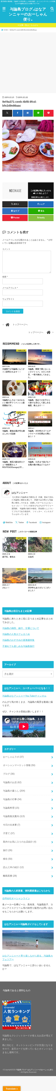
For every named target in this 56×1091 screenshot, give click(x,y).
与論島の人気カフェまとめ (16, 634)
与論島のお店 (12, 782)
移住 (7, 858)
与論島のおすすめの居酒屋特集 (18, 640)
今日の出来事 (11, 824)
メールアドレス (10, 288)
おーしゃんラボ (13, 756)
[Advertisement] (28, 62)
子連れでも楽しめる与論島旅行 (18, 646)
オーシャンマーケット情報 (19, 765)
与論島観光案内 (14, 816)
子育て (9, 833)
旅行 (7, 850)
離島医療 (10, 875)
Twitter (21, 522)
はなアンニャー (20, 492)
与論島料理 (11, 807)
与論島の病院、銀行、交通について (20, 628)
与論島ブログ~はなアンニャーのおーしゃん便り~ (28, 14)
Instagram (46, 522)
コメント (6, 249)
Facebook (33, 522)
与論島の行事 (12, 799)
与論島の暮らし (14, 790)
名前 (5, 277)
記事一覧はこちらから (29, 25)
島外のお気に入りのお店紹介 (19, 841)
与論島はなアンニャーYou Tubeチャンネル (24, 695)
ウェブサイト (8, 299)
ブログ (9, 773)
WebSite (9, 522)
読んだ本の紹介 (13, 867)
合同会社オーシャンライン (16, 898)
